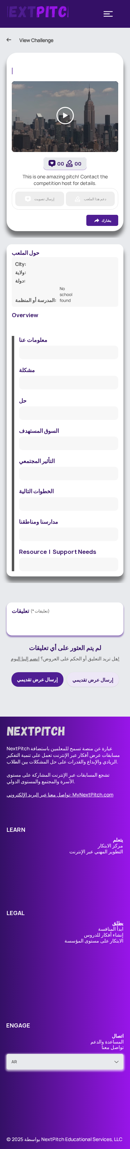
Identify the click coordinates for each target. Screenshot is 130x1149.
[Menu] (108, 13)
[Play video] (65, 115)
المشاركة (41, 774)
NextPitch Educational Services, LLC (81, 1139)
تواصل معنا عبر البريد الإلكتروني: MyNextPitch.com (60, 794)
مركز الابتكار (110, 845)
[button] (117, 923)
